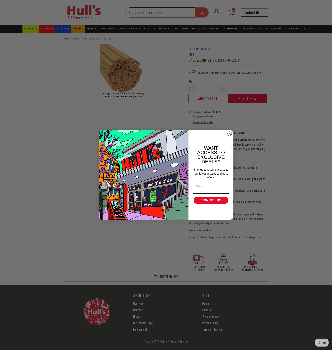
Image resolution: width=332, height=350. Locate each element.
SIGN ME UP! (211, 200)
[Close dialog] (230, 134)
